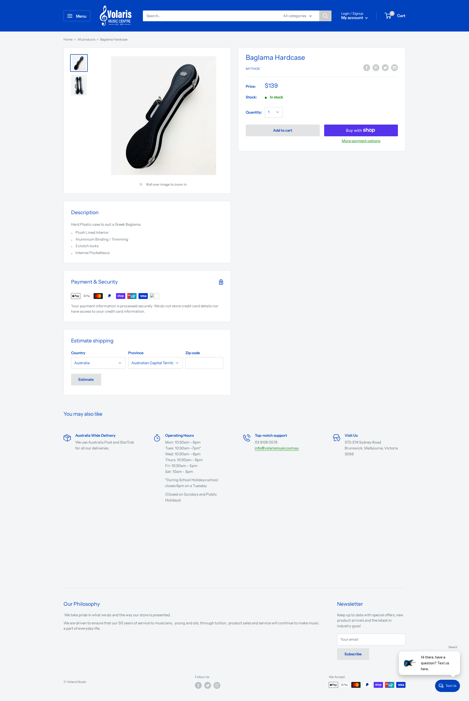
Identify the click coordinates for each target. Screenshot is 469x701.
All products (86, 39)
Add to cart (282, 130)
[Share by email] (394, 67)
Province (136, 352)
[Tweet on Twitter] (385, 67)
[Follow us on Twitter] (207, 685)
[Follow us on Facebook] (198, 685)
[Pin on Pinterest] (376, 67)
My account (352, 17)
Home (68, 39)
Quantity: (254, 112)
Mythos (253, 69)
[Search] (325, 16)
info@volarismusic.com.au (277, 448)
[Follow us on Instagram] (216, 685)
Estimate (86, 379)
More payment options (361, 140)
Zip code (192, 352)
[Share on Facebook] (366, 67)
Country (78, 352)
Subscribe (353, 654)
